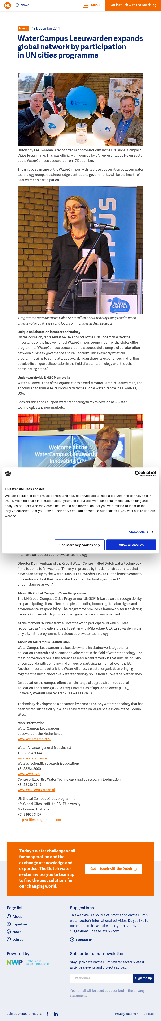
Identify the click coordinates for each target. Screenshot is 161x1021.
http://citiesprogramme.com (39, 820)
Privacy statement (127, 1014)
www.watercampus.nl (34, 739)
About (17, 917)
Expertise (20, 924)
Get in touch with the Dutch (130, 5)
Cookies (149, 1014)
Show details (138, 532)
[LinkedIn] (54, 1014)
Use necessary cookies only (79, 545)
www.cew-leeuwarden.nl (36, 790)
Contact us (84, 940)
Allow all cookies (131, 545)
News (24, 5)
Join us (18, 939)
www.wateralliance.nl (34, 758)
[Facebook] (47, 1014)
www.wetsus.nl (29, 774)
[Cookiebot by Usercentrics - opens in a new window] (137, 474)
